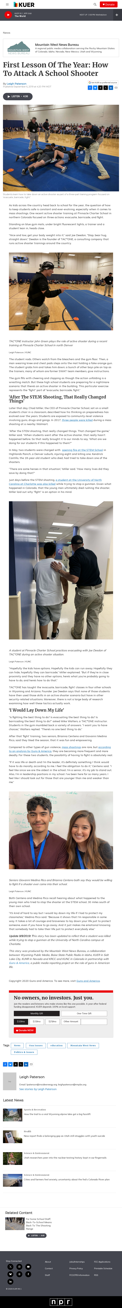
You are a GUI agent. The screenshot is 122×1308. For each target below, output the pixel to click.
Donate (110, 4)
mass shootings (71, 747)
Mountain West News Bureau (57, 45)
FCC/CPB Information (79, 1275)
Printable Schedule (103, 1268)
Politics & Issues (24, 1052)
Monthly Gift (36, 1013)
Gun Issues (36, 1045)
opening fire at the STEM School (82, 450)
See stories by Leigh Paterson (38, 1089)
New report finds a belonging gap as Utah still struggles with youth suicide (64, 1135)
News (6, 32)
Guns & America (19, 963)
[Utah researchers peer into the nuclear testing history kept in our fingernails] (12, 1158)
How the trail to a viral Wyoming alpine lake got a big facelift (57, 1114)
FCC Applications (102, 1262)
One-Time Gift (84, 1013)
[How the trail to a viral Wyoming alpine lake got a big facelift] (12, 1115)
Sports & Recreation (35, 1109)
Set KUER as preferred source (104, 82)
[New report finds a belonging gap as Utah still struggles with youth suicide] (12, 1136)
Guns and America (88, 981)
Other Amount (71, 1021)
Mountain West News (83, 1045)
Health (27, 1131)
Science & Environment (36, 1153)
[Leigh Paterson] (9, 1081)
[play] (8, 15)
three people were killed (77, 420)
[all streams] (117, 15)
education (56, 1045)
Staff (47, 1275)
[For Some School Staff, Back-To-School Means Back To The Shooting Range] (15, 1223)
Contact (49, 1268)
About (48, 1262)
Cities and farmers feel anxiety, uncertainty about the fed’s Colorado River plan (67, 1179)
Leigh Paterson (16, 83)
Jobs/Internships (77, 1262)
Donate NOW (26, 1030)
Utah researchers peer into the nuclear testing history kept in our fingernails (65, 1157)
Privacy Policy (76, 1268)
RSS (96, 1275)
